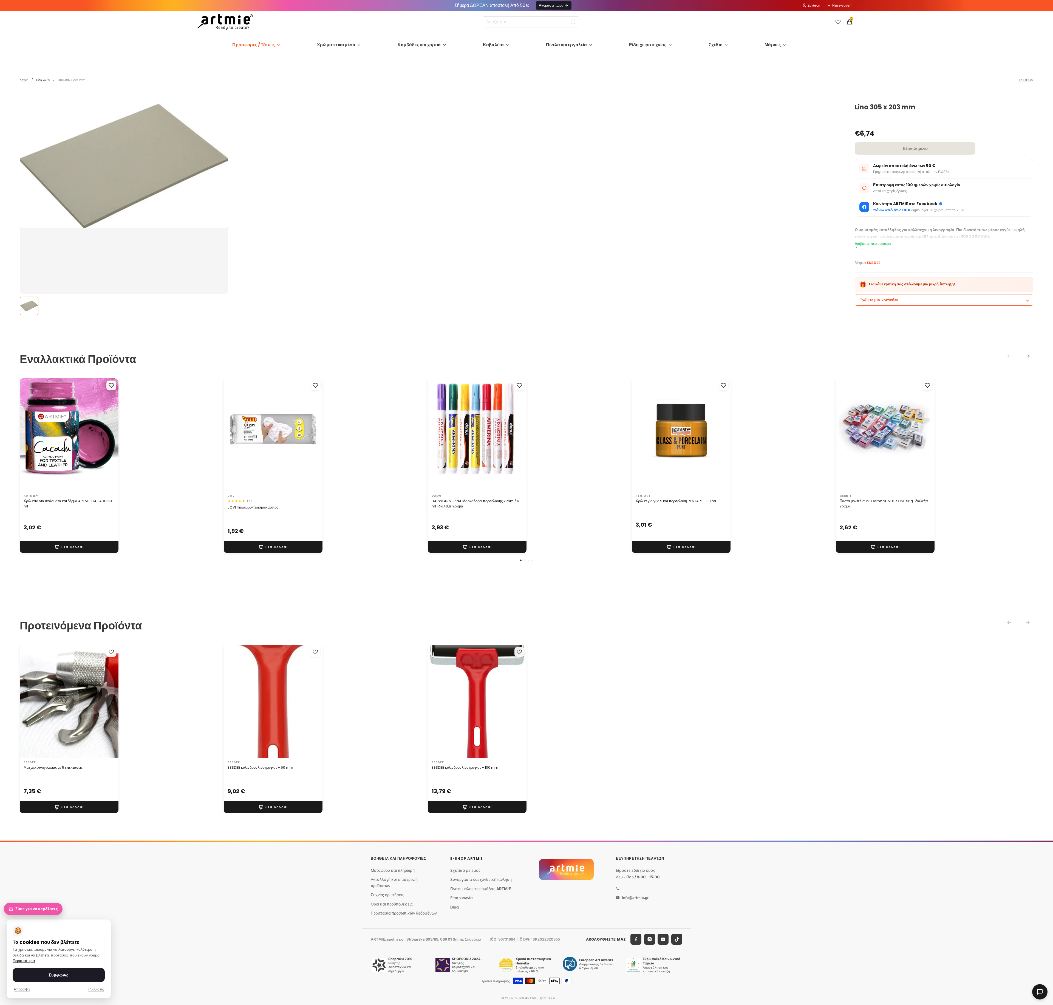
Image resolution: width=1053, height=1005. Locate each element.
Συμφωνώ (59, 975)
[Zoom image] (124, 166)
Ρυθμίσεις (96, 989)
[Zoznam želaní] (838, 21)
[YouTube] (663, 939)
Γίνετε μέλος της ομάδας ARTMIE (480, 888)
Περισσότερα (24, 960)
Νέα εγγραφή (841, 5)
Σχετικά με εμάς (465, 870)
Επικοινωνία (461, 897)
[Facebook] (635, 939)
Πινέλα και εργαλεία (566, 45)
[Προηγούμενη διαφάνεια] (29, 435)
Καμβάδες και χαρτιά (419, 45)
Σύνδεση (814, 5)
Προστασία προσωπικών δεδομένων (404, 913)
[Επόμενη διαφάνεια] (108, 435)
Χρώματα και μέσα (336, 45)
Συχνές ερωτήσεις (387, 894)
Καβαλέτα (493, 45)
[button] (521, 560)
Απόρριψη (22, 989)
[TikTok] (676, 939)
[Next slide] (1027, 356)
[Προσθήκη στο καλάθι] (69, 547)
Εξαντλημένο (915, 148)
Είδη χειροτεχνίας (648, 45)
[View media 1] (29, 306)
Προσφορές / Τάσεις (253, 45)
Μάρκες (773, 45)
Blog (454, 907)
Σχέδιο (716, 45)
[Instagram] (649, 939)
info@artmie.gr (635, 897)
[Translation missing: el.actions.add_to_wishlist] (111, 385)
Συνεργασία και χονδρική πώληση (481, 879)
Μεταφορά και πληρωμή (393, 870)
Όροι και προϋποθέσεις (392, 904)
